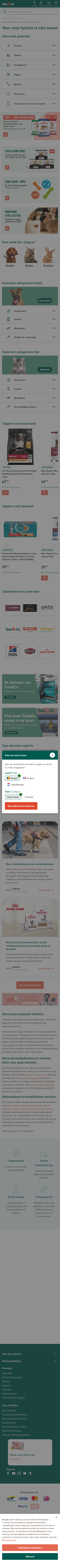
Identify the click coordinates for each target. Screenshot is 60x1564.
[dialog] (30, 782)
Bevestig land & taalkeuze (21, 806)
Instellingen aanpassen (30, 1547)
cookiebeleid (10, 1540)
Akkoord (30, 1556)
